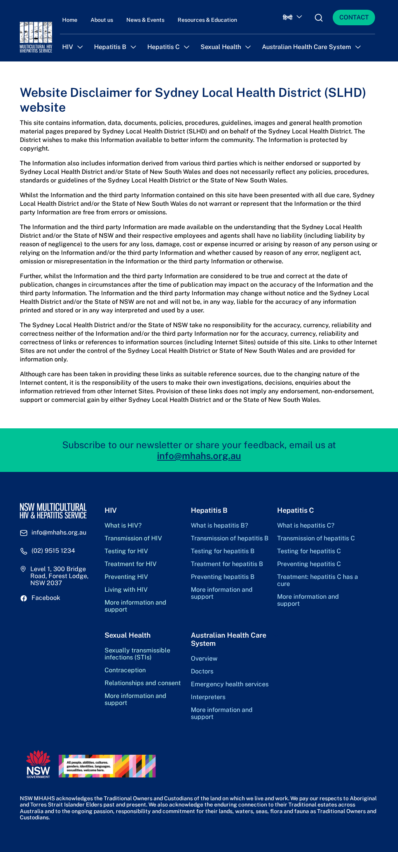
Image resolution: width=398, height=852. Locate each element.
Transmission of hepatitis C (316, 538)
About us (102, 20)
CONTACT (354, 17)
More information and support (135, 606)
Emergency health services (230, 684)
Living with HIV (126, 589)
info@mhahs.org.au (199, 455)
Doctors (202, 671)
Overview (204, 658)
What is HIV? (123, 525)
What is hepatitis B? (219, 525)
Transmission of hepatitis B (230, 538)
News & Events (145, 20)
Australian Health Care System (306, 47)
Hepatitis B (110, 47)
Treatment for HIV (131, 564)
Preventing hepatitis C (309, 564)
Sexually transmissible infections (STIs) (137, 654)
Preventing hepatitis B (223, 576)
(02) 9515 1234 (53, 550)
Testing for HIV (126, 551)
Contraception (125, 670)
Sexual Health (221, 47)
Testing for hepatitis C (309, 551)
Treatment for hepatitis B (227, 564)
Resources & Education (207, 20)
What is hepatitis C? (305, 525)
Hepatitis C (163, 47)
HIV (67, 47)
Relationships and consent (143, 683)
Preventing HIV (126, 576)
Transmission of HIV (133, 538)
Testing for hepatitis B (223, 551)
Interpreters (208, 697)
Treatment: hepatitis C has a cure (317, 580)
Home (69, 20)
